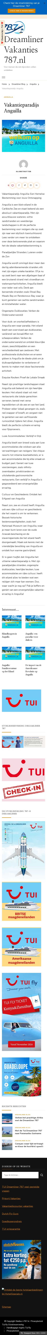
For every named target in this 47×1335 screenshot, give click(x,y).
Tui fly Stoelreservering (13, 1324)
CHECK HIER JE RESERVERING (22, 11)
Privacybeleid (37, 1321)
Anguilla (8, 97)
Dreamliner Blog (22, 1115)
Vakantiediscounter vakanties (17, 1206)
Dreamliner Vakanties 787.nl (23, 50)
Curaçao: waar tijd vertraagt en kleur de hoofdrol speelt (29, 1145)
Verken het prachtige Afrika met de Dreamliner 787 (29, 1119)
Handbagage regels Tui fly (19, 1327)
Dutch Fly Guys (10, 1213)
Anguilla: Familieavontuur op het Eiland (9, 668)
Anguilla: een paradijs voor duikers (31, 637)
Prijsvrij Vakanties (11, 1198)
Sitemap (6, 1306)
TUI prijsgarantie (11, 1229)
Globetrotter (23, 171)
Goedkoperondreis (12, 1221)
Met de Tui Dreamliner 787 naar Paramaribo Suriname (28, 1132)
